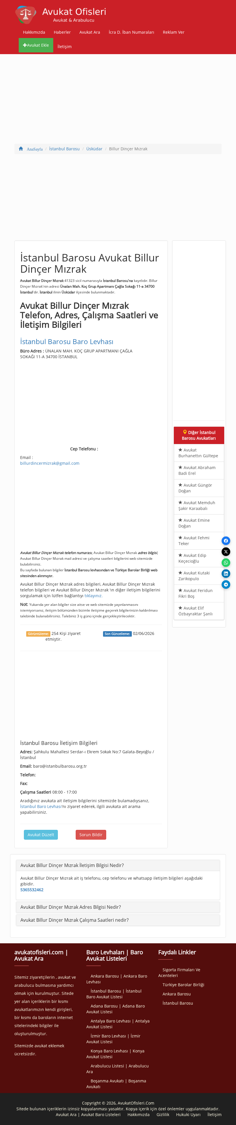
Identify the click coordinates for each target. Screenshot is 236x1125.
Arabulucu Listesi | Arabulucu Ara (117, 1068)
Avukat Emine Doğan (194, 523)
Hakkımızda (34, 32)
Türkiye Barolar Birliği (183, 984)
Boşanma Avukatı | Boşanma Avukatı (116, 1083)
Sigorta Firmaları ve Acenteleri (179, 972)
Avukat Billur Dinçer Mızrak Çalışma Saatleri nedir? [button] (74, 920)
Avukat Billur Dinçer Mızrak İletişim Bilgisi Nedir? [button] (72, 865)
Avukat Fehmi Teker (194, 540)
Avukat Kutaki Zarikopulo (194, 575)
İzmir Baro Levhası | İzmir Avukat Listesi (113, 1038)
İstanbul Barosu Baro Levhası (66, 341)
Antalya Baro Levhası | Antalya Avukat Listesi (118, 1023)
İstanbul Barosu (178, 1003)
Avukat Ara (89, 32)
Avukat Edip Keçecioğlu (192, 558)
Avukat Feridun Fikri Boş (195, 593)
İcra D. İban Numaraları (131, 32)
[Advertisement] (118, 100)
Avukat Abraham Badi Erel (197, 470)
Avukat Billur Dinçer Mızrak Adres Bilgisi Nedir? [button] (70, 907)
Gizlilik (163, 1114)
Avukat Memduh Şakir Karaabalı (196, 505)
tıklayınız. (94, 595)
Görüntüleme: (38, 634)
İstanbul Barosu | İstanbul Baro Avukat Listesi (114, 993)
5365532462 (31, 889)
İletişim (65, 46)
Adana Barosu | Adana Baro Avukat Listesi (115, 1008)
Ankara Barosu (177, 994)
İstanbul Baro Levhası (41, 806)
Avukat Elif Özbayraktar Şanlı (195, 610)
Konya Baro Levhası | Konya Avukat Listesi (115, 1053)
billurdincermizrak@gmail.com (49, 463)
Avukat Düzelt (41, 834)
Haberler (62, 32)
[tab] (118, 865)
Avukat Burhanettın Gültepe (198, 452)
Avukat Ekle (38, 45)
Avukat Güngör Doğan (195, 488)
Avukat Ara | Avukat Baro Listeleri (88, 1114)
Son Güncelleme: (117, 634)
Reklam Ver (173, 32)
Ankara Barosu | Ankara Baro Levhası (116, 978)
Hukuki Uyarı (188, 1114)
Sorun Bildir (90, 834)
